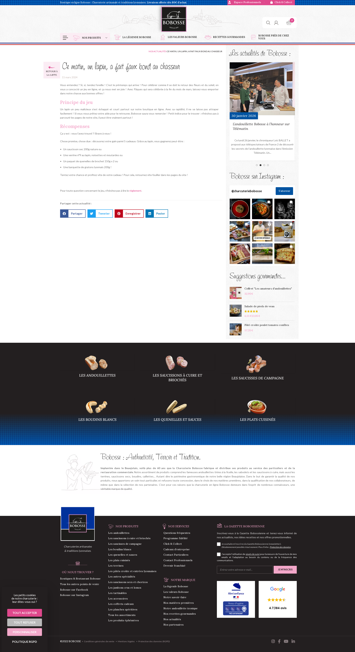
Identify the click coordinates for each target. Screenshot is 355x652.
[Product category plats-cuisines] (257, 416)
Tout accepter (24, 612)
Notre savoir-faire (174, 597)
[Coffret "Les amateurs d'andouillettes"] (236, 293)
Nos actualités (157, 51)
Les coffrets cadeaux (121, 604)
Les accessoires (118, 598)
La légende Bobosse (175, 586)
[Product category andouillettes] (97, 372)
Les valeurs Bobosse (176, 592)
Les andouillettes (118, 533)
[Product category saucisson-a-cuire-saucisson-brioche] (177, 372)
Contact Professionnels (177, 560)
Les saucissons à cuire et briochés (129, 538)
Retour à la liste (52, 73)
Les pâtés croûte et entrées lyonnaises (132, 571)
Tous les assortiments (122, 615)
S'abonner (284, 190)
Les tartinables (117, 593)
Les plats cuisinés (119, 560)
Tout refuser (25, 622)
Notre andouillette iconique (180, 608)
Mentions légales (126, 641)
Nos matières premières (178, 602)
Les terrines (116, 565)
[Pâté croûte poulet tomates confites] (236, 329)
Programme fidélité (175, 538)
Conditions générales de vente (99, 641)
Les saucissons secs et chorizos (128, 582)
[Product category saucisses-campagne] (257, 373)
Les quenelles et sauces (122, 554)
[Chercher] (268, 22)
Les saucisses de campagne (125, 543)
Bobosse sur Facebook (74, 589)
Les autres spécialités (121, 576)
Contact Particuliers (175, 554)
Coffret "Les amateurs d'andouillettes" (268, 288)
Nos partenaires (173, 624)
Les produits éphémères (123, 620)
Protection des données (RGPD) (154, 641)
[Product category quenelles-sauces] (177, 416)
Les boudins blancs (119, 549)
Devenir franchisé (174, 565)
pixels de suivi (253, 554)
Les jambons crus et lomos (124, 587)
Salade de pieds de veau (259, 306)
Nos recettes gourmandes (179, 613)
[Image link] (78, 523)
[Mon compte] (276, 22)
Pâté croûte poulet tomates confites (266, 325)
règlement (135, 190)
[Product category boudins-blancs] (97, 416)
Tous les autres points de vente (79, 584)
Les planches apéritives (122, 609)
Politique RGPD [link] (24, 641)
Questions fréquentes (176, 533)
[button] (73, 213)
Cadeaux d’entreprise (176, 549)
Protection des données (280, 547)
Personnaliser (24, 632)
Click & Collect (172, 543)
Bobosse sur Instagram (74, 595)
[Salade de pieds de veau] (236, 311)
